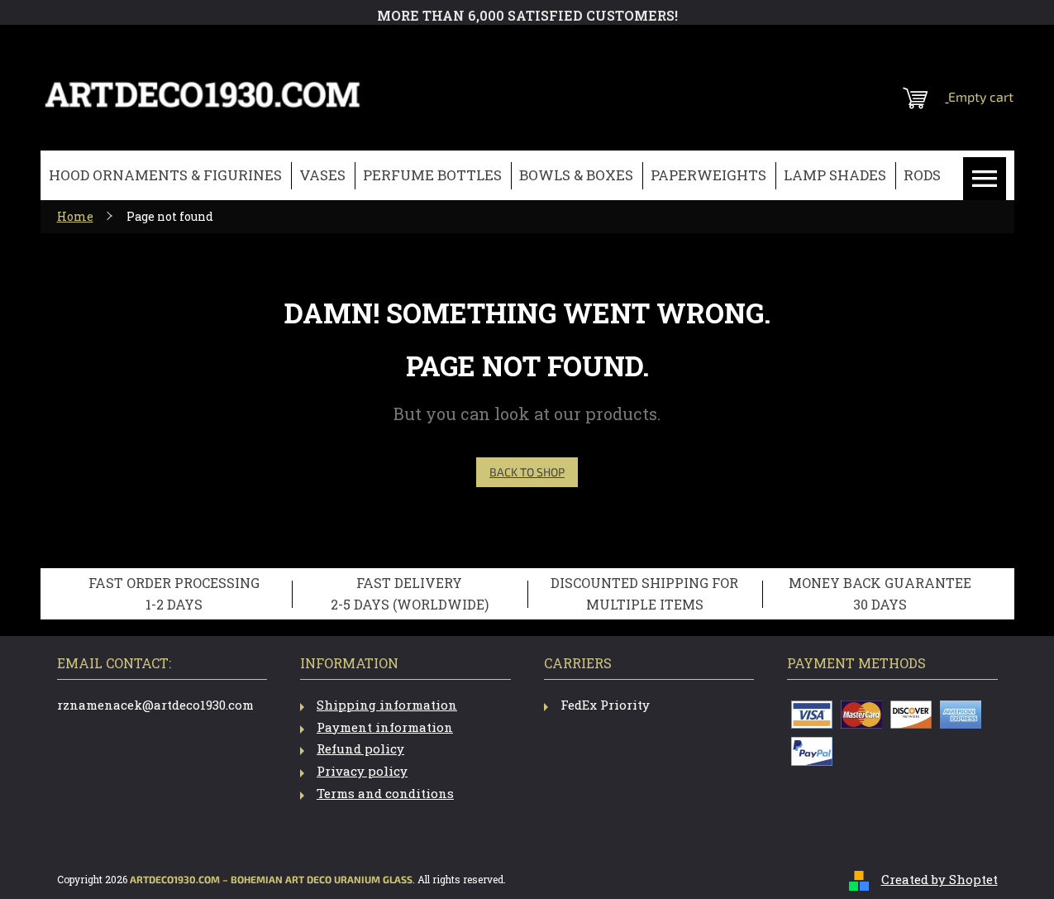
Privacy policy (362, 771)
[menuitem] (165, 176)
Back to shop (527, 472)
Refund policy (360, 748)
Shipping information (387, 704)
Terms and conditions (385, 793)
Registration (912, 45)
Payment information (385, 727)
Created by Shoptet (939, 879)
